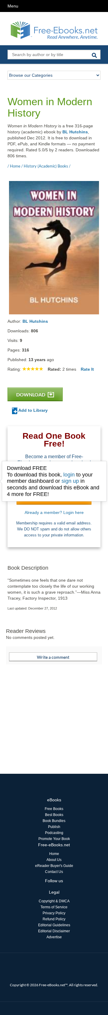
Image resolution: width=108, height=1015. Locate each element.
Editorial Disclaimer (54, 931)
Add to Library (32, 410)
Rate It (87, 369)
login (69, 475)
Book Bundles (54, 821)
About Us (54, 860)
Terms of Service (54, 907)
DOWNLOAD (31, 394)
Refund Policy (54, 919)
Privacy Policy (54, 913)
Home (54, 854)
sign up (70, 481)
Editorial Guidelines (54, 925)
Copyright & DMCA (54, 901)
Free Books (54, 809)
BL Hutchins (75, 131)
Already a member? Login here (54, 512)
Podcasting (54, 833)
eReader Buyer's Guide (54, 866)
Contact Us (54, 872)
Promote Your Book (54, 839)
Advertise (54, 937)
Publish (54, 827)
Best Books (54, 815)
